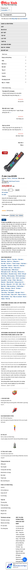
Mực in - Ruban (5, 47)
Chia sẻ (22, 145)
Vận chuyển (3, 467)
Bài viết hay (4, 50)
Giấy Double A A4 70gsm (20, 565)
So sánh (4, 194)
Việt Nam (21, 215)
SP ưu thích (5, 192)
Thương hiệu (4, 502)
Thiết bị (3, 41)
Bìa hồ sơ (4, 29)
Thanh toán (3, 478)
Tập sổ (3, 35)
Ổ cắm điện (12, 215)
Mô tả (4, 219)
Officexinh (3, 464)
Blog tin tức (3, 513)
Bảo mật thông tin (5, 480)
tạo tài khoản (23, 18)
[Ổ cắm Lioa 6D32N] (13, 161)
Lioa (3, 179)
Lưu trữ (3, 38)
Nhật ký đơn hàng (5, 523)
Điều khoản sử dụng (6, 472)
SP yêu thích (4, 525)
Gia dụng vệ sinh (6, 44)
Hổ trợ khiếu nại (4, 490)
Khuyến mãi (3, 510)
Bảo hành (3, 475)
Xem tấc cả (21, 142)
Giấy (2, 26)
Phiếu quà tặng (4, 505)
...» (20, 95)
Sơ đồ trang (4, 495)
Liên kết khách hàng (5, 508)
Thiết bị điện (14, 178)
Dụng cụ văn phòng (7, 23)
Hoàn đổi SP (4, 493)
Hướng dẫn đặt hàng (6, 469)
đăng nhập (14, 18)
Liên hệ (2, 487)
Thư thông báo (4, 528)
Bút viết (3, 32)
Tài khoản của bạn (5, 520)
